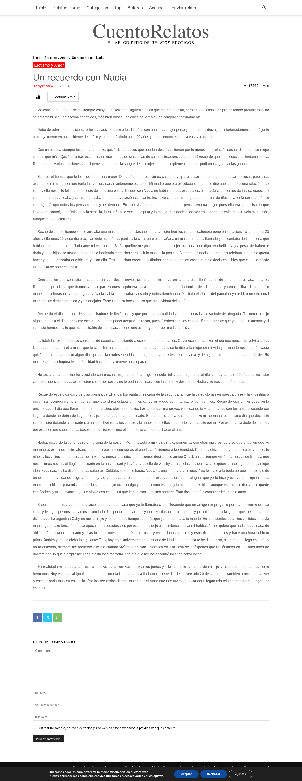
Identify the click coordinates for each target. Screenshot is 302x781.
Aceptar (186, 774)
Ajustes (240, 774)
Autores (135, 7)
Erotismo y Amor (56, 57)
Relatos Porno (66, 7)
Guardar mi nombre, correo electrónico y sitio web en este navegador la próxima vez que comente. (107, 728)
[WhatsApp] (57, 617)
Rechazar (213, 774)
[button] (263, 8)
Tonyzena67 (43, 85)
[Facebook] (37, 617)
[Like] (39, 96)
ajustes (158, 776)
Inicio (41, 7)
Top (117, 7)
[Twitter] (47, 617)
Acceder (157, 7)
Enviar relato (183, 7)
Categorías (97, 7)
